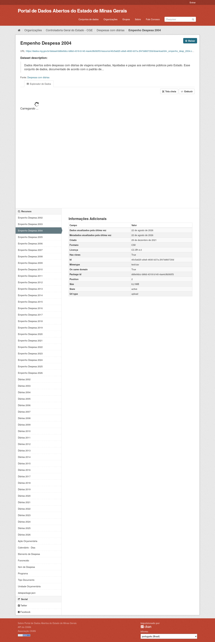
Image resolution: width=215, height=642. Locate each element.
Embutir (188, 91)
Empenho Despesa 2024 (30, 359)
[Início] (19, 30)
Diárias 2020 (24, 495)
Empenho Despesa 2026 (30, 372)
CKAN (146, 626)
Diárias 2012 (24, 444)
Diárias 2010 (24, 431)
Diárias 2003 (24, 385)
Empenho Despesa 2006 (30, 243)
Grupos (126, 19)
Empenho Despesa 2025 (30, 366)
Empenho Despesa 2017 (30, 314)
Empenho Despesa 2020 (30, 334)
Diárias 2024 (24, 521)
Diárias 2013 (24, 450)
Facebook (25, 611)
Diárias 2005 (24, 398)
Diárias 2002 (24, 379)
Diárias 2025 (24, 528)
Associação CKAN (27, 631)
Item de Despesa (26, 566)
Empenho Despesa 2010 (30, 269)
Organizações (110, 19)
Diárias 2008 (24, 418)
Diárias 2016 (24, 469)
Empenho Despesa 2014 (30, 295)
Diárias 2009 (24, 424)
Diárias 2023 (24, 515)
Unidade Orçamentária (29, 586)
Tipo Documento (26, 579)
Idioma (144, 631)
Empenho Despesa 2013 (30, 288)
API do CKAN (24, 627)
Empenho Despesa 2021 (30, 340)
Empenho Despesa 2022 (30, 347)
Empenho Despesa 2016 (30, 308)
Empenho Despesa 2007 (30, 249)
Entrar (193, 2)
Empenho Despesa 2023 (30, 353)
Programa (23, 573)
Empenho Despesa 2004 (144, 30)
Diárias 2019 (24, 489)
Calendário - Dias (26, 547)
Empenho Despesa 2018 (30, 321)
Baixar (191, 40)
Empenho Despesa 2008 (30, 256)
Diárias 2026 (24, 534)
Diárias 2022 (24, 508)
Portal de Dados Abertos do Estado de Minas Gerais (72, 10)
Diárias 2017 (24, 476)
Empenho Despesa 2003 (30, 224)
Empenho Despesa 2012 (30, 282)
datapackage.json (27, 592)
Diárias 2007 (24, 411)
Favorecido (23, 560)
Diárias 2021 (24, 502)
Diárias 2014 (24, 457)
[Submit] (193, 19)
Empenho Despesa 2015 (30, 301)
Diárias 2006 (24, 405)
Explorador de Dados (40, 83)
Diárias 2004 (24, 392)
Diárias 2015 (24, 463)
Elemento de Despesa (29, 554)
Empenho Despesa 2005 (30, 237)
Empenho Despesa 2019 (30, 327)
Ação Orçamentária (27, 541)
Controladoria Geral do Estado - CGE (69, 30)
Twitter (23, 605)
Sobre (138, 19)
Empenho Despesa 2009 (30, 262)
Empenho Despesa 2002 (30, 217)
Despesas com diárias (110, 30)
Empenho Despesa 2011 (30, 275)
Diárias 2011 (24, 437)
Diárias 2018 (24, 482)
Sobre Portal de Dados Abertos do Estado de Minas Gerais (47, 623)
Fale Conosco (153, 19)
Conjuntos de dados (89, 19)
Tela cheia (170, 91)
